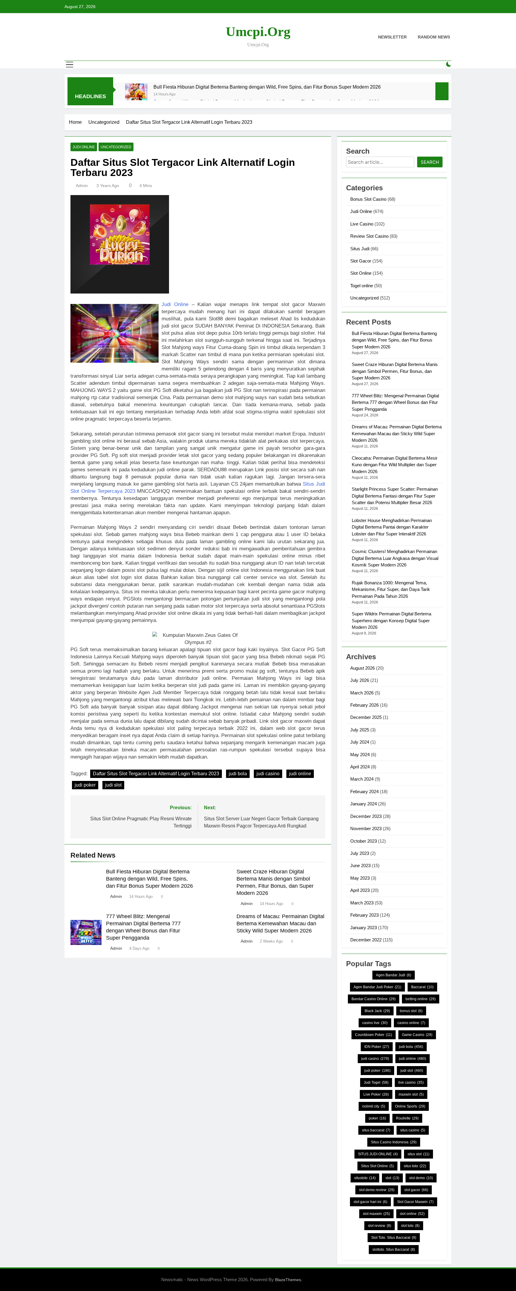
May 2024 (360, 754)
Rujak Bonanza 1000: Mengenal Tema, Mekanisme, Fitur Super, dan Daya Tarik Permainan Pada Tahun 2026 (391, 589)
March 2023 (362, 902)
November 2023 (366, 828)
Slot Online (360, 273)
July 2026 (359, 680)
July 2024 (359, 742)
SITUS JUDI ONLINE (378, 1154)
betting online (421, 999)
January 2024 (363, 803)
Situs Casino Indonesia (394, 1142)
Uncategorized (116, 147)
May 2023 (360, 878)
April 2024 (360, 766)
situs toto (415, 1166)
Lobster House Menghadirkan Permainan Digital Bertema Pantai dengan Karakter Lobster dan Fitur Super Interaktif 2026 (392, 527)
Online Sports (410, 1106)
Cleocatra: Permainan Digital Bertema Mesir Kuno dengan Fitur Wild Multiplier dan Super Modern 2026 (394, 464)
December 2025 (366, 717)
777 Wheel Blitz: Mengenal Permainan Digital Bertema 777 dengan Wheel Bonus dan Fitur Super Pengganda (395, 402)
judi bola (238, 773)
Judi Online (84, 147)
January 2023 (363, 927)
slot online (412, 1214)
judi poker (85, 784)
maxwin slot (411, 1094)
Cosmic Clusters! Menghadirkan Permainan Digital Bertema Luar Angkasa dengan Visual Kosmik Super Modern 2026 (395, 558)
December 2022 (366, 939)
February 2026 (364, 705)
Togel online (361, 285)
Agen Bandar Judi (393, 975)
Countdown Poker (373, 1035)
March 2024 (362, 779)
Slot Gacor (360, 260)
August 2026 (362, 668)
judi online (300, 773)
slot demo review (376, 1190)
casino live (375, 1023)
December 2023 (366, 816)
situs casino (412, 1130)
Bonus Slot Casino (368, 199)
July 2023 (359, 853)
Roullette (407, 1118)
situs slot (418, 1154)
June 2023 (360, 865)
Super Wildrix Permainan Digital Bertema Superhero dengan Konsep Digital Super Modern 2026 (391, 620)
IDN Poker (376, 1047)
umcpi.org (258, 31)
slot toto (410, 1226)
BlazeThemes (288, 1279)
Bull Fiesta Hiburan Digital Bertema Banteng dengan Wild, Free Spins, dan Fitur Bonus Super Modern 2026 (267, 86)
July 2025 (359, 729)
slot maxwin (376, 1214)
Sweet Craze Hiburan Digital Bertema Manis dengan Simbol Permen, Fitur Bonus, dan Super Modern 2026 (395, 371)
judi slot (113, 784)
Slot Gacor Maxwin (415, 1202)
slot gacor (416, 1190)
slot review (379, 1226)
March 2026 (362, 692)
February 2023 (364, 915)
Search (430, 162)
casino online (411, 1023)
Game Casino (417, 1035)
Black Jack (377, 1011)
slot (392, 1178)
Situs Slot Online (377, 1166)
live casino (411, 1082)
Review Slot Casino (369, 236)
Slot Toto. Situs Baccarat (393, 1238)
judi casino (268, 773)
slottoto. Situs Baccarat (393, 1249)
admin (82, 185)
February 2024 (364, 791)
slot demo (421, 1178)
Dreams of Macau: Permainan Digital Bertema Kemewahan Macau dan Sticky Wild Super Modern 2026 (280, 923)
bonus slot (411, 1011)
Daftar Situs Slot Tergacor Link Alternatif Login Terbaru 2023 (156, 773)
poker (377, 1118)
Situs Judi (359, 248)
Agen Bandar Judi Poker (377, 987)
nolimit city (373, 1106)
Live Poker (376, 1094)
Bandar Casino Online (373, 999)
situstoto (365, 1178)
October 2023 (363, 841)
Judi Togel (376, 1082)
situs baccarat (376, 1130)
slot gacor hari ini (370, 1202)
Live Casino (361, 223)
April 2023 (360, 890)
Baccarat (422, 987)
